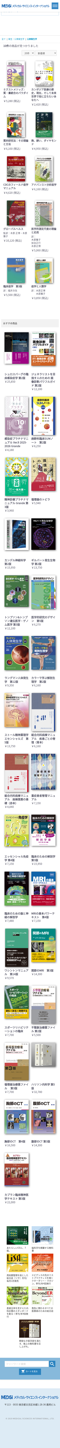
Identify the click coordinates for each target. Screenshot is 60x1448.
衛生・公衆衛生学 (16, 39)
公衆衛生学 (32, 39)
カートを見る (32, 1371)
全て (4, 39)
